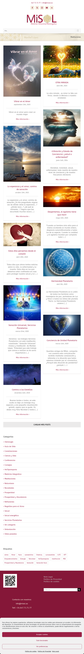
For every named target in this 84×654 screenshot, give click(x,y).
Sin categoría (10, 525)
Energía (23, 559)
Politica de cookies (31, 651)
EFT (65, 555)
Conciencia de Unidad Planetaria (62, 340)
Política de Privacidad (44, 651)
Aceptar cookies (42, 634)
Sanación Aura (41, 563)
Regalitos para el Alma (14, 506)
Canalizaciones (11, 451)
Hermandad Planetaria (62, 281)
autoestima (29, 555)
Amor (13, 555)
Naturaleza (9, 483)
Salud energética (12, 515)
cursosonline (50, 555)
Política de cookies (51, 581)
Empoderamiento (10, 559)
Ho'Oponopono (11, 470)
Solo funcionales (42, 640)
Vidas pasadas (11, 534)
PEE (64, 559)
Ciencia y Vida (10, 456)
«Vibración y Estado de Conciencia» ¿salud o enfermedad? (62, 154)
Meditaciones (10, 479)
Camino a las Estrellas (22, 389)
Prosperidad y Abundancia (15, 497)
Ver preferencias (42, 646)
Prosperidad (10, 493)
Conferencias (10, 460)
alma (6, 555)
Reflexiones (9, 502)
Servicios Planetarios (13, 520)
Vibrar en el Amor (22, 101)
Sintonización (10, 529)
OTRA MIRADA (61, 82)
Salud (7, 511)
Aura (20, 555)
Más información (22, 119)
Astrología (9, 442)
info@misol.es (47, 3)
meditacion (56, 559)
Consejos (8, 465)
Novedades (9, 488)
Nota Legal (55, 651)
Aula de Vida (10, 446)
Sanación (30, 563)
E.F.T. (59, 555)
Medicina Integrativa (13, 474)
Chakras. (39, 555)
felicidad (32, 559)
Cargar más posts (42, 425)
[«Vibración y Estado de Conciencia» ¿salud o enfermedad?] (62, 127)
